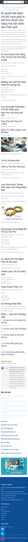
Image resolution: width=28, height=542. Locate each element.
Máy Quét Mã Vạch (6, 446)
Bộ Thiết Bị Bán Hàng (7, 428)
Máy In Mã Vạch (5, 442)
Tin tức (3, 517)
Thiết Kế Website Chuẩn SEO (5, 512)
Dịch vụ (3, 509)
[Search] (22, 2)
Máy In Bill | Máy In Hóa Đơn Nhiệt (10, 439)
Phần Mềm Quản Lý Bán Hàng (9, 425)
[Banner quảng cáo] (14, 466)
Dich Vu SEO (15, 540)
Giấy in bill (4, 421)
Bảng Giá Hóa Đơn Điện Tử (8, 432)
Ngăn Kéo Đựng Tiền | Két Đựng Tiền (11, 453)
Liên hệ (3, 519)
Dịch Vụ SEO (4, 507)
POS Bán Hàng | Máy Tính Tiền (9, 435)
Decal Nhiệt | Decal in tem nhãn (10, 449)
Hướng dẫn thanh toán (7, 527)
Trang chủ (3, 5)
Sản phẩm (3, 515)
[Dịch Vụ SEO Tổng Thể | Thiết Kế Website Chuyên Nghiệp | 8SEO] (2, 2)
